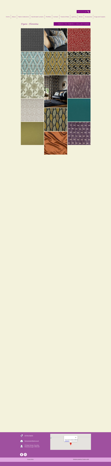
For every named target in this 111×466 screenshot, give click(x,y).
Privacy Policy (30, 459)
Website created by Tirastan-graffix (81, 459)
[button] (88, 17)
